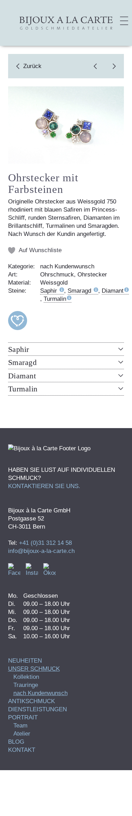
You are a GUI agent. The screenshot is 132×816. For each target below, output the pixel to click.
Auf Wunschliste (40, 250)
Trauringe (25, 685)
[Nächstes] (112, 66)
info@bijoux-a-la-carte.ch (41, 551)
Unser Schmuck (34, 668)
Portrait (23, 717)
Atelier (21, 733)
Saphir (49, 290)
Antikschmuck (31, 701)
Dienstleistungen (37, 709)
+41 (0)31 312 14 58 (45, 543)
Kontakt (21, 750)
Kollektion (26, 677)
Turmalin (55, 299)
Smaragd (80, 290)
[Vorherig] (97, 66)
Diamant (113, 290)
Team (20, 725)
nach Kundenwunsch (40, 693)
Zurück (32, 66)
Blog (16, 741)
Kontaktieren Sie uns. (44, 486)
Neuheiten (25, 660)
